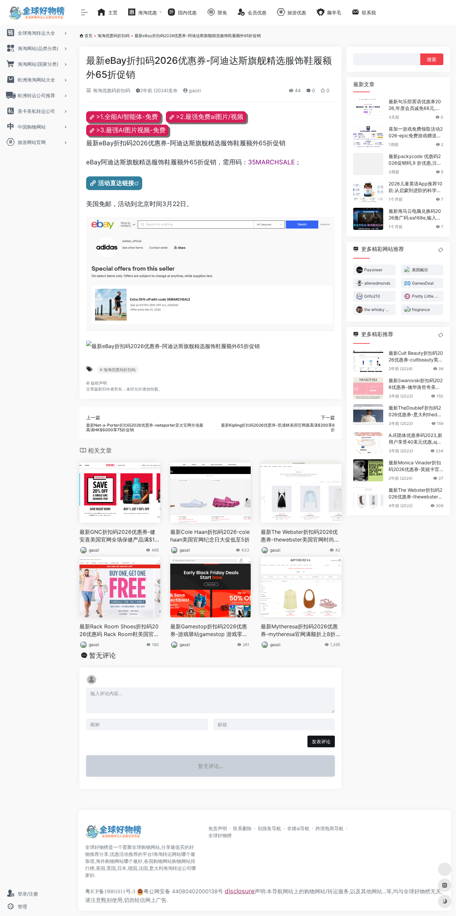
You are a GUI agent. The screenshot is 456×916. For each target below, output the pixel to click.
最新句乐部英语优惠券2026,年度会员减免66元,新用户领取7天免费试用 (415, 105)
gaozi (194, 90)
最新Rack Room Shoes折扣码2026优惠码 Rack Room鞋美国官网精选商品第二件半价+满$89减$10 (119, 630)
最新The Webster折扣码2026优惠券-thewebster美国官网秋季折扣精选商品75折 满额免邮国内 (416, 493)
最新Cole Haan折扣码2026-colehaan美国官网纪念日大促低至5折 (210, 535)
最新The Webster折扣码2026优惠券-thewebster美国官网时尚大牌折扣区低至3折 (300, 536)
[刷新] (440, 250)
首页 (88, 35)
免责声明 (217, 828)
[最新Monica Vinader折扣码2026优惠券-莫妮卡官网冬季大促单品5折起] (368, 470)
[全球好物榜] (113, 833)
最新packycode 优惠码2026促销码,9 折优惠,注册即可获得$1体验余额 (415, 159)
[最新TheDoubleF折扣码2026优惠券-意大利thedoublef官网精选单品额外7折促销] (368, 416)
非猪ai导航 (298, 828)
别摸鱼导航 (269, 828)
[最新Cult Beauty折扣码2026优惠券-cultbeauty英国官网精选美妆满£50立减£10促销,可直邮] (368, 361)
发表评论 (321, 741)
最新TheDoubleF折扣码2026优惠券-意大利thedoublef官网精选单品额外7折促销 (416, 411)
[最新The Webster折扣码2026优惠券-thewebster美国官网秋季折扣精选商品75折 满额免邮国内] (368, 498)
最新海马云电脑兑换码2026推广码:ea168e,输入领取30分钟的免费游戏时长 (415, 214)
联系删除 (242, 828)
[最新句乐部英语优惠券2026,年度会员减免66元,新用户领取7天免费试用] (368, 109)
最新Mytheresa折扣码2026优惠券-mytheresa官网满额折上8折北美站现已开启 (301, 630)
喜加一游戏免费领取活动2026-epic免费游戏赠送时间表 (416, 132)
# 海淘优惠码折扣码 (118, 369)
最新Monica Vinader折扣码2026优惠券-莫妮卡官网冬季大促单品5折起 (415, 466)
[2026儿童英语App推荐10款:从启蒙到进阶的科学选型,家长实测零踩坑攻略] (368, 191)
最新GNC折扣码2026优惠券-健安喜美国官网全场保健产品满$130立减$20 (118, 536)
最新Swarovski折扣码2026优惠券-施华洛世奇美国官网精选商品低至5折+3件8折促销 (416, 384)
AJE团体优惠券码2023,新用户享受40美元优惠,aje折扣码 (415, 438)
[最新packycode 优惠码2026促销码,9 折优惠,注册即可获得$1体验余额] (368, 164)
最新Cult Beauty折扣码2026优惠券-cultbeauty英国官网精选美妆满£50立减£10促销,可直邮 (416, 356)
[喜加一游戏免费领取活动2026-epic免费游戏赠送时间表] (368, 137)
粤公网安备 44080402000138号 (183, 891)
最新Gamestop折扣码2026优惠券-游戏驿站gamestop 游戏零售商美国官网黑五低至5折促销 (209, 630)
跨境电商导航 (329, 828)
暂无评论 (102, 655)
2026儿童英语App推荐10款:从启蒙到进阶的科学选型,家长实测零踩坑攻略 (415, 187)
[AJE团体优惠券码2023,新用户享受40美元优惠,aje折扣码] (368, 443)
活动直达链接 (116, 182)
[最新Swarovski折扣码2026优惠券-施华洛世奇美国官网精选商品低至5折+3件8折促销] (368, 388)
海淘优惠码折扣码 (113, 35)
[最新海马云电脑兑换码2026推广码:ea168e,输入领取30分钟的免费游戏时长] (368, 219)
